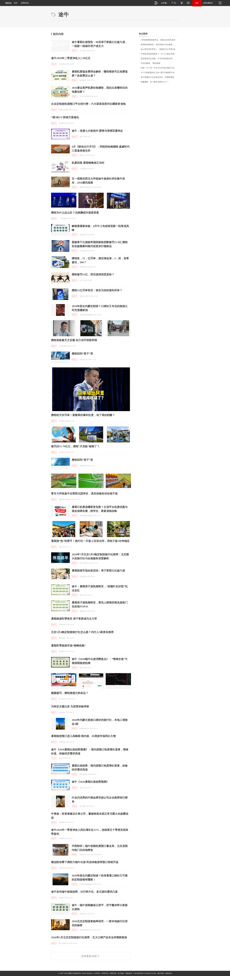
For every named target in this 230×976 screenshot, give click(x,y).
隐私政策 (129, 973)
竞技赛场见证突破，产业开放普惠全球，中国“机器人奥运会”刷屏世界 (160, 59)
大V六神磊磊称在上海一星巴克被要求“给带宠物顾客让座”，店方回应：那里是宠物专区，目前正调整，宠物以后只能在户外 (160, 73)
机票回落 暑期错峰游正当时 (88, 162)
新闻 (54, 758)
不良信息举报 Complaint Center (144, 973)
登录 (196, 3)
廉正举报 (161, 973)
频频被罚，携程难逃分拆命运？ (69, 692)
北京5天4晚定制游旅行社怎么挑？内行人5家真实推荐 (82, 632)
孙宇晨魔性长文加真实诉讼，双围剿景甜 (157, 77)
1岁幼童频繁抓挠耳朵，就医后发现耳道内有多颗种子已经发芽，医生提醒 (160, 40)
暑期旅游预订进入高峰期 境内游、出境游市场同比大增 (83, 736)
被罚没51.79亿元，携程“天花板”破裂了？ (75, 446)
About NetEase (87, 973)
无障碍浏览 (25, 3)
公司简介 (97, 973)
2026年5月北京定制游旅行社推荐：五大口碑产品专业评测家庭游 (89, 937)
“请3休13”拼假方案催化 (65, 117)
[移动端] (156, 3)
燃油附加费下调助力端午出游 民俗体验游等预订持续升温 (84, 862)
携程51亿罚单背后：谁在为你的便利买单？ (97, 290)
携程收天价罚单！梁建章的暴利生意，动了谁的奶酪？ (83, 415)
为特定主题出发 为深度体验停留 (70, 706)
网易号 (74, 51)
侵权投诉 (168, 973)
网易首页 (8, 3)
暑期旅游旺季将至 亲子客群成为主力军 (74, 618)
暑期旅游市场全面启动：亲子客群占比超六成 (98, 570)
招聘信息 (113, 973)
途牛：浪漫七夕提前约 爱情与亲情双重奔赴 (97, 130)
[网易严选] (174, 3)
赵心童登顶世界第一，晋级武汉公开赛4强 (158, 49)
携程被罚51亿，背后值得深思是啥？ (93, 274)
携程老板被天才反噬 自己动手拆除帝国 (74, 340)
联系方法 (105, 973)
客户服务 (121, 973)
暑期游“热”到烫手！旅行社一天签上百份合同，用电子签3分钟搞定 (90, 540)
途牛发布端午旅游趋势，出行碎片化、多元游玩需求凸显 (84, 891)
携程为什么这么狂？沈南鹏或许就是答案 (75, 212)
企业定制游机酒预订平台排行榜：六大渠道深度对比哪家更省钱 (88, 103)
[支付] (182, 3)
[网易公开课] (164, 3)
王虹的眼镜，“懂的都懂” (151, 63)
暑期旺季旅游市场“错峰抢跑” (68, 645)
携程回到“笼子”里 (82, 353)
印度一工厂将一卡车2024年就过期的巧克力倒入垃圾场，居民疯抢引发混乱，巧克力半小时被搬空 (160, 68)
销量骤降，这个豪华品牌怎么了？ (155, 82)
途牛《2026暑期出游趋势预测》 (90, 781)
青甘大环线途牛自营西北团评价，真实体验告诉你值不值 (84, 493)
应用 (15, 3)
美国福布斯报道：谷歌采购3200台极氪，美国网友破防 (160, 45)
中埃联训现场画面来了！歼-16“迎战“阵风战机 (159, 54)
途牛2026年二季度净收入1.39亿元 (70, 58)
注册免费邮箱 (207, 3)
